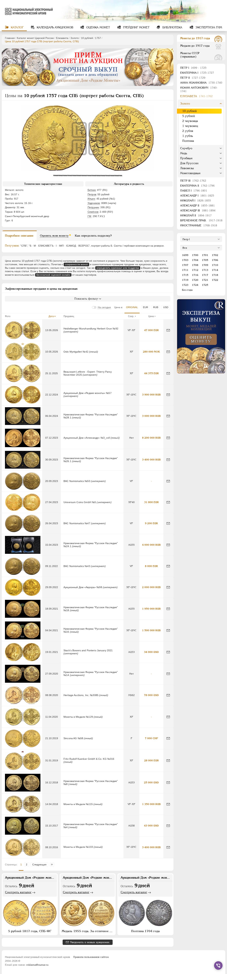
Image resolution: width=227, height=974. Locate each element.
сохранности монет (76, 264)
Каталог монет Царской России (35, 38)
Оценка (97, 27)
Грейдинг (136, 27)
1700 (195, 255)
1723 (185, 284)
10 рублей (87, 38)
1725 (205, 284)
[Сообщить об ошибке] (168, 330)
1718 (215, 275)
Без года (187, 289)
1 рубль (187, 136)
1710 (215, 265)
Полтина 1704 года (145, 931)
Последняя (52, 864)
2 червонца (190, 121)
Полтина (188, 141)
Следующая (39, 864)
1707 (185, 265)
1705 (205, 260)
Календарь (54, 27)
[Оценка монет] (201, 336)
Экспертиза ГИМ (208, 27)
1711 (185, 270)
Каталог (17, 27)
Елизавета (62, 38)
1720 (195, 280)
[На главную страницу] (27, 11)
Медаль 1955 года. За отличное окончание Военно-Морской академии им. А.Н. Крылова (88, 931)
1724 (195, 284)
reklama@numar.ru (37, 964)
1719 (185, 280)
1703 (185, 260)
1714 (215, 270)
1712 (195, 270)
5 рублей (188, 116)
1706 (215, 260)
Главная (10, 38)
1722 (215, 280)
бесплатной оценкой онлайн (53, 274)
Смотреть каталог (18, 892)
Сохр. (131, 316)
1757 (98, 38)
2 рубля (187, 131)
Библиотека (172, 27)
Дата (51, 316)
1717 (205, 275)
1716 (195, 275)
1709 (205, 265)
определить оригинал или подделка (117, 267)
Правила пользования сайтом (91, 957)
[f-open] (218, 965)
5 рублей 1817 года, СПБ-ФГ (29, 931)
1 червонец (190, 126)
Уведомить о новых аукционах (89, 942)
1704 (195, 260)
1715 (185, 275)
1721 (205, 280)
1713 (205, 270)
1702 (215, 255)
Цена (151, 316)
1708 (195, 265)
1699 (185, 255)
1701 (205, 255)
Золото (74, 38)
